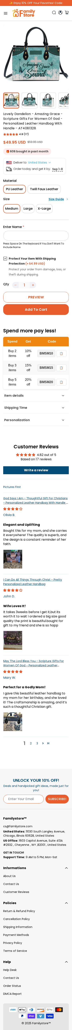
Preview (36, 297)
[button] (10, 134)
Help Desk (10, 970)
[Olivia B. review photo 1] (12, 559)
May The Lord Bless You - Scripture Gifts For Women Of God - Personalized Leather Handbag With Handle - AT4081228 (33, 665)
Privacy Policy (12, 943)
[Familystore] (23, 13)
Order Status (12, 986)
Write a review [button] (36, 470)
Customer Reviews (16, 892)
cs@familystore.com (17, 826)
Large (28, 208)
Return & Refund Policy (19, 911)
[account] (60, 13)
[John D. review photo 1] (12, 640)
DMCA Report (12, 994)
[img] (12, 509)
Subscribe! (57, 799)
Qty (6, 284)
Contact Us (11, 884)
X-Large (44, 208)
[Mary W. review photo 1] (12, 721)
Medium (11, 208)
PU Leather (14, 189)
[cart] (67, 13)
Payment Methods (16, 935)
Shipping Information (17, 927)
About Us (9, 876)
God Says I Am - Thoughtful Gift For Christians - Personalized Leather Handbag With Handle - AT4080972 (35, 502)
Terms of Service (15, 951)
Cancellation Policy (16, 919)
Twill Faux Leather (44, 189)
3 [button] (37, 743)
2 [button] (31, 743)
